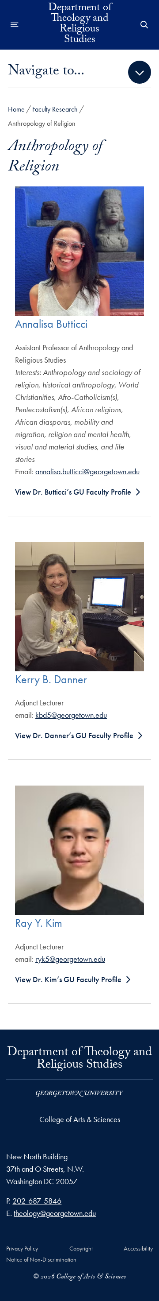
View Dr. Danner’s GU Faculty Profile (74, 735)
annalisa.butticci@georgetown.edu (87, 471)
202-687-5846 (36, 1201)
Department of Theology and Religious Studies (79, 25)
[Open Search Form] (144, 24)
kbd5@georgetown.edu (71, 715)
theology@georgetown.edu (55, 1213)
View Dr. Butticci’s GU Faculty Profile (73, 492)
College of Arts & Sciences (79, 1119)
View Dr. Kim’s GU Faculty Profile (68, 979)
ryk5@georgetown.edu (70, 959)
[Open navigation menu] (14, 24)
